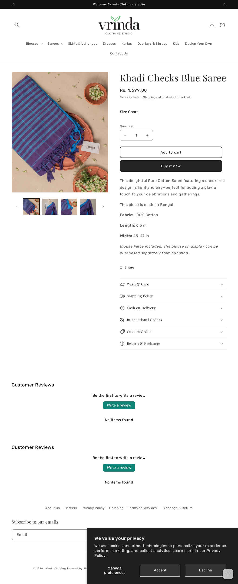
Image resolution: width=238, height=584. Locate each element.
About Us (52, 508)
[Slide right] (103, 206)
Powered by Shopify (80, 568)
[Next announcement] (225, 4)
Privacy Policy (93, 508)
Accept (160, 570)
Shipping (149, 97)
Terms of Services (142, 508)
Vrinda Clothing (55, 568)
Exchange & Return (177, 508)
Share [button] (129, 267)
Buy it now (171, 166)
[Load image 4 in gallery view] (88, 206)
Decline (205, 570)
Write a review (119, 405)
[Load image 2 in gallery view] (50, 206)
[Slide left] (17, 206)
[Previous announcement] (13, 4)
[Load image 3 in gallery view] (69, 206)
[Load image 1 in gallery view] (31, 206)
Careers (71, 508)
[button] (17, 25)
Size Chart (129, 112)
